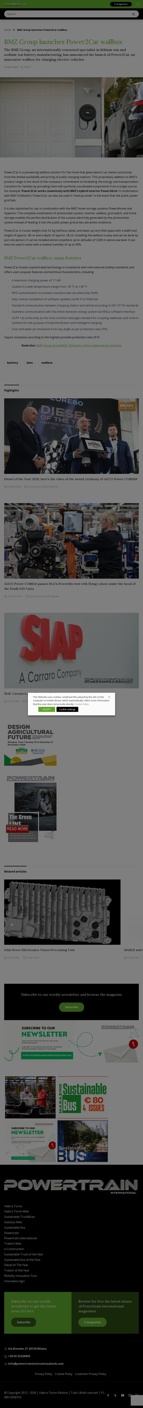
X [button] (109, 696)
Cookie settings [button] (67, 709)
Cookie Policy (82, 704)
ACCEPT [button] (47, 709)
